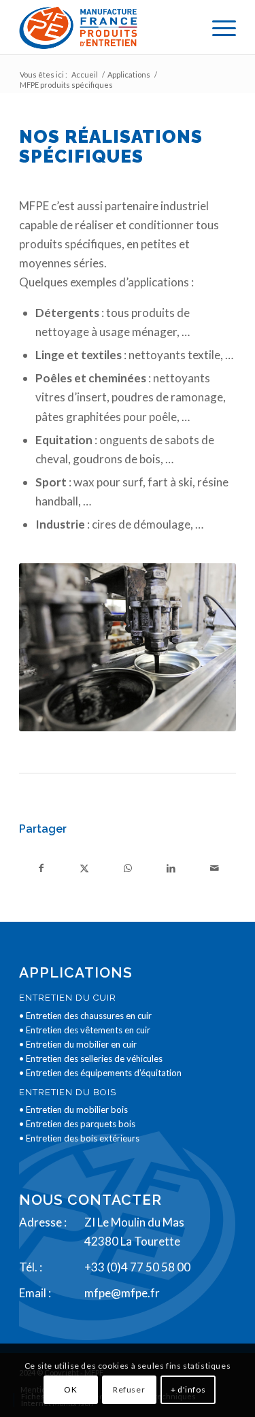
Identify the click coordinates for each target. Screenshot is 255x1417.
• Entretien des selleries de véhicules (91, 1058)
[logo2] (105, 27)
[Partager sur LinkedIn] (170, 868)
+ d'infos (188, 1389)
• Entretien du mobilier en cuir (78, 1044)
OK (70, 1389)
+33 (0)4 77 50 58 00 (137, 1267)
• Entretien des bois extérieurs (79, 1138)
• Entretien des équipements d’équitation (100, 1072)
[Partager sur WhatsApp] (128, 868)
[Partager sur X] (84, 868)
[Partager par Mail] (214, 868)
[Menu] (217, 27)
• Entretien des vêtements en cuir (84, 1029)
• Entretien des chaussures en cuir (85, 1015)
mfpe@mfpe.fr (122, 1293)
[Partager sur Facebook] (41, 868)
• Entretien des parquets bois (77, 1123)
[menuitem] (217, 27)
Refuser (129, 1389)
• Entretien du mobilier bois (73, 1109)
